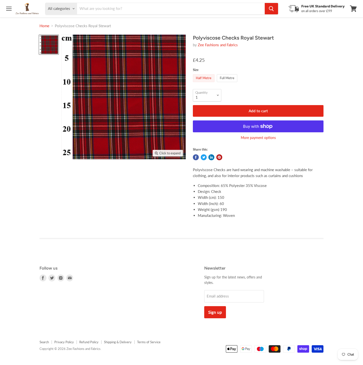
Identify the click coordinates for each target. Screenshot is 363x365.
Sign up (215, 312)
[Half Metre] (204, 83)
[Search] (271, 8)
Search (44, 342)
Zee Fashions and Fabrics (218, 45)
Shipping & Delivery (118, 342)
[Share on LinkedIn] (211, 157)
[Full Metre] (228, 83)
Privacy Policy (64, 342)
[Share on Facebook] (196, 157)
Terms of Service (149, 342)
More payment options (258, 138)
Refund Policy (89, 342)
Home (44, 26)
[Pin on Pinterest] (219, 157)
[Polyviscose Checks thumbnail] (49, 44)
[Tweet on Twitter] (204, 157)
